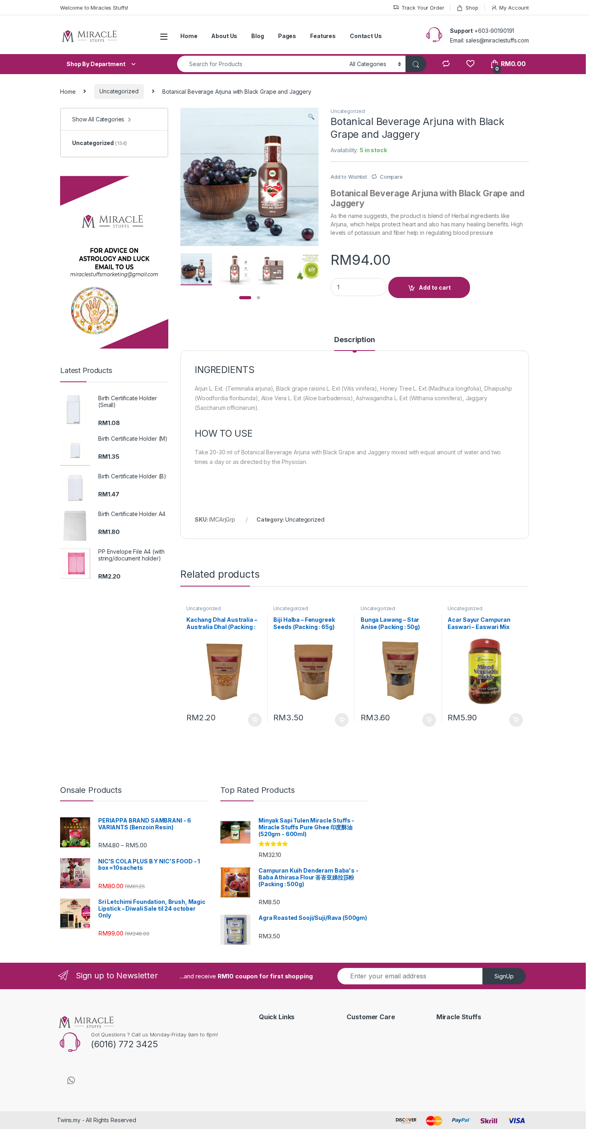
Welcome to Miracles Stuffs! (94, 7)
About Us (224, 35)
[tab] (354, 343)
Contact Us (366, 35)
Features (323, 35)
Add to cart (435, 287)
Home (188, 35)
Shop (472, 7)
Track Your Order (422, 7)
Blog (257, 35)
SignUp (504, 976)
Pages (287, 35)
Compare (391, 176)
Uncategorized (118, 91)
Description (354, 340)
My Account (514, 7)
